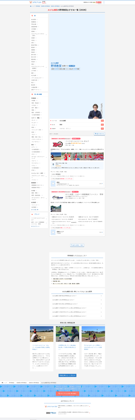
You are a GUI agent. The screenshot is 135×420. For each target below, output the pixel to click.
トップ (33, 6)
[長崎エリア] (79, 232)
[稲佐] (79, 184)
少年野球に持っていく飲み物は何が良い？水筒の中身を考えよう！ (67, 347)
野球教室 (38, 6)
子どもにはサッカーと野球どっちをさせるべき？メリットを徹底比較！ (93, 347)
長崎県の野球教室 (45, 6)
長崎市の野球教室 (55, 6)
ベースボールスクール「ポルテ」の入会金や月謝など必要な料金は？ (41, 347)
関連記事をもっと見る (67, 375)
